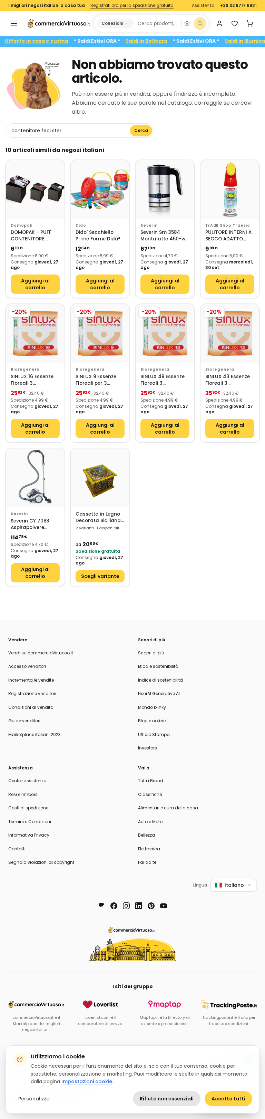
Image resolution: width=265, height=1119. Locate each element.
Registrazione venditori (32, 693)
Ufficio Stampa (154, 734)
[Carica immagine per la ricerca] (187, 23)
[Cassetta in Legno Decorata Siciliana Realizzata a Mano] (100, 477)
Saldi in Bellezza (161, 41)
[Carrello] (250, 23)
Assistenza (203, 5)
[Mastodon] (101, 905)
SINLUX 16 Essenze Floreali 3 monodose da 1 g (32, 380)
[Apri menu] (14, 23)
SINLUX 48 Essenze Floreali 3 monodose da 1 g (162, 380)
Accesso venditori (27, 666)
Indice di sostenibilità (160, 680)
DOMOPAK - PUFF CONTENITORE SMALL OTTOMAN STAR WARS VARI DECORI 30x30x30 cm (32, 235)
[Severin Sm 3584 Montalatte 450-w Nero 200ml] (165, 189)
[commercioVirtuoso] (59, 23)
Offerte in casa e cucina (51, 41)
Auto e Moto (150, 822)
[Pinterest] (151, 905)
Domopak (21, 225)
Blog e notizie (152, 721)
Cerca (141, 130)
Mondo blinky (152, 707)
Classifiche (150, 794)
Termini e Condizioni (29, 822)
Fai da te (147, 862)
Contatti (17, 849)
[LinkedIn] (138, 905)
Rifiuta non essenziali (167, 1098)
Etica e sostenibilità (158, 666)
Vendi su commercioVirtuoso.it (40, 653)
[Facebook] (113, 905)
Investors (147, 748)
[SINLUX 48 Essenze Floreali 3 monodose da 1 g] (165, 333)
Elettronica (149, 849)
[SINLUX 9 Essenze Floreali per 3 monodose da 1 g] (100, 333)
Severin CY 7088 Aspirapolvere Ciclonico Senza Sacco (30, 524)
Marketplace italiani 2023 (34, 734)
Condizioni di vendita (30, 707)
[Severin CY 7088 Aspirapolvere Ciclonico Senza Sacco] (35, 477)
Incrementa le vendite (31, 680)
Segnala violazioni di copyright (41, 862)
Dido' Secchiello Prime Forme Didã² (98, 235)
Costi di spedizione (28, 808)
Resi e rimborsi (23, 794)
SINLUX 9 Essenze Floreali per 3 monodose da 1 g (97, 380)
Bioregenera (25, 369)
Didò (81, 225)
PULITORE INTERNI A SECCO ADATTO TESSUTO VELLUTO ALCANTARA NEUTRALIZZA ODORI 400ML (229, 235)
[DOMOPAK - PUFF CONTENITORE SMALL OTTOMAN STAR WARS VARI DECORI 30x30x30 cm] (35, 189)
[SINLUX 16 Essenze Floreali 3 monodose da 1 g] (35, 333)
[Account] (219, 23)
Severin (149, 225)
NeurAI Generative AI (159, 693)
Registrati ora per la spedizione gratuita (132, 5)
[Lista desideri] (235, 23)
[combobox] (157, 23)
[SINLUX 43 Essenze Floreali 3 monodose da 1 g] (229, 333)
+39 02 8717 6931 (238, 5)
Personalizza (34, 1098)
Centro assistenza (27, 781)
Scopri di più (151, 653)
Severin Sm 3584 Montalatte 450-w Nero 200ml (162, 235)
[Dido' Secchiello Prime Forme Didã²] (100, 189)
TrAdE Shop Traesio (227, 225)
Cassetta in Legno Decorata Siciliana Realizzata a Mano (98, 517)
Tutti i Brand (150, 781)
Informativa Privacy (28, 835)
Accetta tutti (228, 1098)
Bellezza (146, 835)
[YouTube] (163, 905)
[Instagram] (126, 905)
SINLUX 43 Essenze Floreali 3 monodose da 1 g (227, 380)
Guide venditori (24, 721)
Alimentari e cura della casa (168, 808)
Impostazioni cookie (86, 1081)
